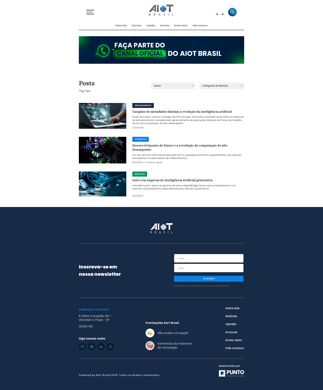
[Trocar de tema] (217, 14)
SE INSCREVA (208, 279)
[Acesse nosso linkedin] (101, 346)
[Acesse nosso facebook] (91, 346)
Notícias (136, 25)
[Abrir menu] (90, 12)
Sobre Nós (121, 25)
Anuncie (164, 25)
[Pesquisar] (232, 12)
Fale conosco (200, 25)
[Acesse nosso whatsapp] (110, 346)
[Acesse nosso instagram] (82, 346)
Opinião (150, 25)
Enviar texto (180, 25)
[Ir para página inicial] (161, 10)
